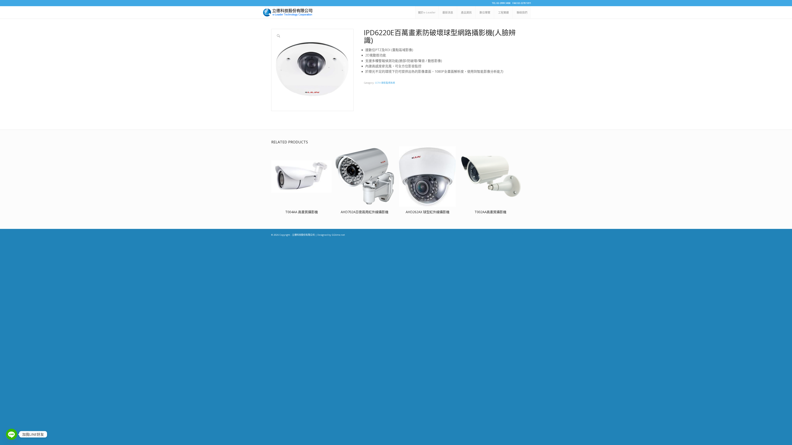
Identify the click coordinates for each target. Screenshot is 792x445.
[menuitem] (426, 12)
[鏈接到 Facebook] (505, 234)
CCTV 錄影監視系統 (385, 82)
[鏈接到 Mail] (518, 234)
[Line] (11, 434)
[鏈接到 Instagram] (511, 234)
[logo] (288, 12)
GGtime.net (338, 234)
